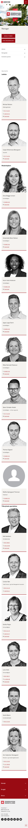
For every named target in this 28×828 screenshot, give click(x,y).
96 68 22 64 (7, 244)
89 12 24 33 (7, 588)
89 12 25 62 (7, 761)
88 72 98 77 (7, 676)
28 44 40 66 (7, 545)
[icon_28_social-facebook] (2, 819)
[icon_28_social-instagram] (5, 819)
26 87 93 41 (7, 591)
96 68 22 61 (7, 456)
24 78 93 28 (7, 679)
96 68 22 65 (7, 329)
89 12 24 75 (7, 631)
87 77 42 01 (7, 111)
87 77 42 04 (7, 156)
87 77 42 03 (7, 414)
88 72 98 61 (7, 542)
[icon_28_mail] (11, 819)
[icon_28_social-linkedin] (8, 819)
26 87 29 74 (7, 114)
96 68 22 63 (7, 371)
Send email (6, 116)
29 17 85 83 (7, 764)
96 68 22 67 (7, 498)
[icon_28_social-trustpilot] (14, 819)
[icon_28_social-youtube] (20, 819)
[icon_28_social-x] (17, 819)
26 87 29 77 (7, 634)
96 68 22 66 (7, 287)
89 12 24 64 (7, 721)
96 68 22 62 (7, 202)
